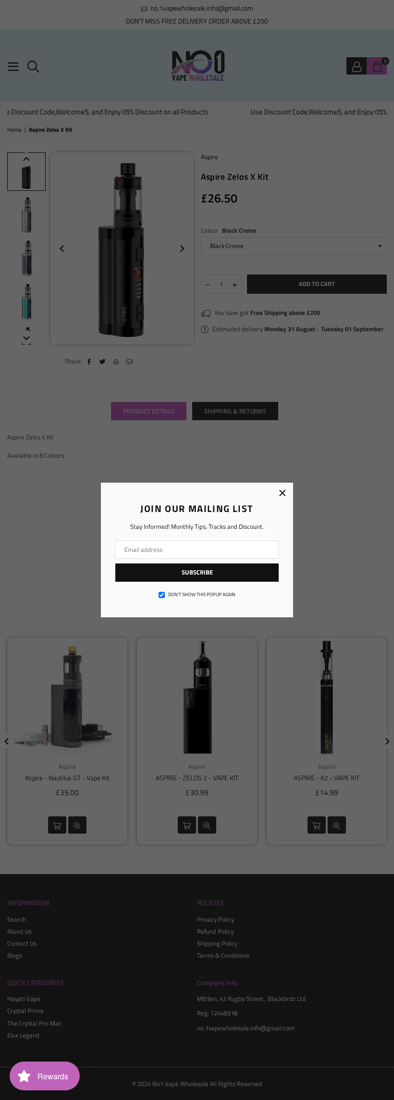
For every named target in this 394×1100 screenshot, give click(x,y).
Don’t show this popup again (201, 594)
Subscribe (197, 572)
